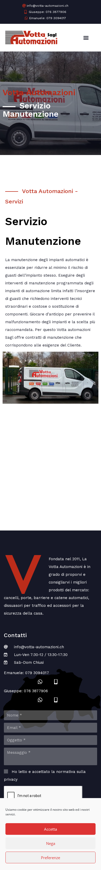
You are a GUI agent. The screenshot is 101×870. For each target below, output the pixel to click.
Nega (50, 843)
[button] (86, 37)
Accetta (50, 829)
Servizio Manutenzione (31, 110)
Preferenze (50, 857)
